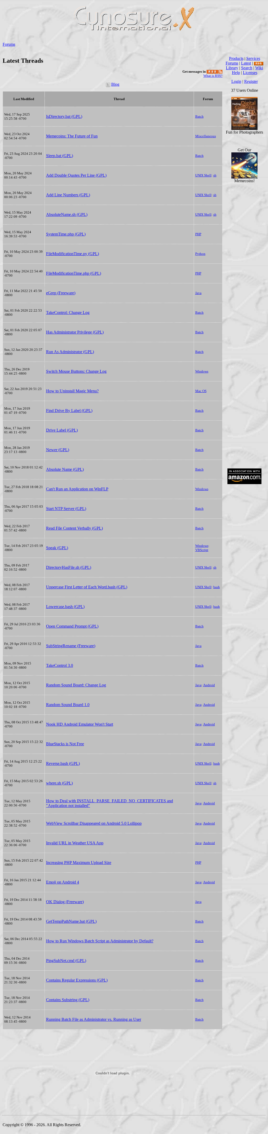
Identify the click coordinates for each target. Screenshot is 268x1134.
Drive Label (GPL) (62, 430)
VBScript (201, 550)
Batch (199, 116)
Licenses (250, 72)
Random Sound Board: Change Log (76, 685)
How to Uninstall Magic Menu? (72, 391)
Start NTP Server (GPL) (66, 508)
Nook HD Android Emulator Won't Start (79, 724)
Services (253, 58)
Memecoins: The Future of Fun (72, 136)
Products (236, 58)
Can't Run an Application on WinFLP (77, 489)
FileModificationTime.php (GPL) (73, 273)
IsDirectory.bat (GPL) (64, 116)
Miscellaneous (205, 136)
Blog (115, 84)
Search (246, 68)
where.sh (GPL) (59, 783)
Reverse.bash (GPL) (63, 763)
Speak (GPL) (57, 548)
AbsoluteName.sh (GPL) (66, 214)
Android (209, 685)
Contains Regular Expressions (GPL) (77, 980)
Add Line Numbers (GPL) (68, 195)
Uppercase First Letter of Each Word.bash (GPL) (86, 587)
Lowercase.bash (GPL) (65, 606)
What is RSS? (212, 76)
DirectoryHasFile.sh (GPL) (68, 567)
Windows (201, 371)
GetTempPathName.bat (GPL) (71, 921)
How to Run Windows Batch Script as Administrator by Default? (99, 941)
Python (200, 254)
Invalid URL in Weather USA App (74, 843)
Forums (9, 44)
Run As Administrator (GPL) (70, 352)
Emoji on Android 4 (62, 882)
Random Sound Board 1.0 (68, 704)
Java (198, 293)
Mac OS (200, 391)
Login (236, 81)
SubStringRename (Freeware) (70, 646)
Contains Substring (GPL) (67, 1000)
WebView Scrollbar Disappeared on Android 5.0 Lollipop (94, 823)
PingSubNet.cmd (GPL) (66, 960)
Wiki (259, 68)
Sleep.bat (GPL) (59, 155)
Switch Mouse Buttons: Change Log (76, 371)
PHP (198, 234)
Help (236, 72)
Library (232, 68)
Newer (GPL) (57, 450)
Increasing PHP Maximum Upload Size (78, 862)
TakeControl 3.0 (59, 665)
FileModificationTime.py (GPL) (72, 253)
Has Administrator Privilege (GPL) (75, 332)
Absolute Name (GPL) (65, 469)
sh (214, 175)
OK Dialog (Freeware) (65, 902)
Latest (246, 63)
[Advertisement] (244, 385)
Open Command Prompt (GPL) (72, 626)
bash (216, 587)
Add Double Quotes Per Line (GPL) (76, 175)
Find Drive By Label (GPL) (69, 410)
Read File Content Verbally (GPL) (74, 528)
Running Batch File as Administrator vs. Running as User (93, 1019)
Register (251, 81)
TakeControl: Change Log (68, 312)
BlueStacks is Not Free (65, 744)
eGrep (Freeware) (60, 293)
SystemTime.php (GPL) (66, 234)
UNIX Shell (203, 175)
